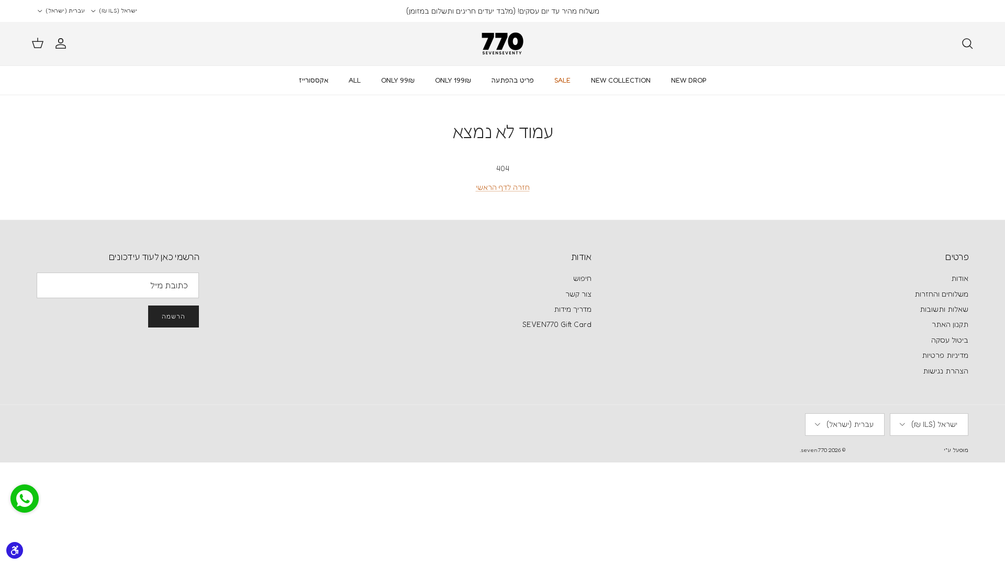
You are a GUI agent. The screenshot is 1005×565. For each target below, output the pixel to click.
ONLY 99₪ (398, 80)
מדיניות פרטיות (945, 355)
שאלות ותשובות (944, 308)
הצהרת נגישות (945, 370)
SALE (562, 80)
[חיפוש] (967, 43)
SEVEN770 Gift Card (556, 324)
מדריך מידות (572, 308)
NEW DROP (689, 80)
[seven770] (502, 43)
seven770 (814, 450)
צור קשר (578, 293)
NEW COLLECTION (621, 80)
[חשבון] (62, 43)
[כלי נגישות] (14, 550)
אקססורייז (313, 80)
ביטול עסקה (949, 339)
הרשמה (173, 316)
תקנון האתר (950, 324)
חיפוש (582, 278)
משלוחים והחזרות (941, 293)
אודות (959, 278)
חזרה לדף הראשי (503, 187)
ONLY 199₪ (453, 80)
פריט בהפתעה (513, 80)
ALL (355, 80)
